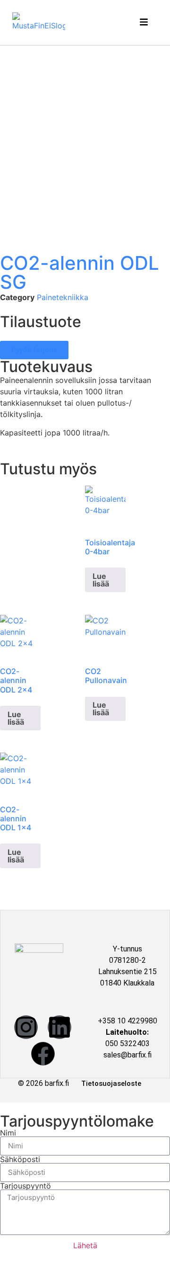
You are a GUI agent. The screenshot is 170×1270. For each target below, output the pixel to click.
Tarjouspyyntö (25, 1186)
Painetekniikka (62, 297)
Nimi (8, 1133)
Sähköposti (20, 1159)
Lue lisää (101, 579)
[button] (145, 22)
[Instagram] (26, 1027)
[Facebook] (43, 1054)
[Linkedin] (59, 1027)
